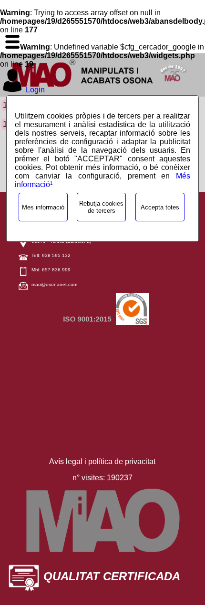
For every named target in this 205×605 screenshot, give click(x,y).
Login (35, 90)
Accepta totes (160, 207)
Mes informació (43, 207)
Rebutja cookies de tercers (101, 207)
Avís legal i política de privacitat (102, 461)
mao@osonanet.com (54, 284)
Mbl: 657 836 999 (51, 269)
